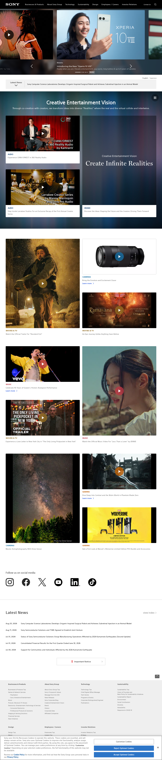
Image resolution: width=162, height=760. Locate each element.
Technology (69, 3)
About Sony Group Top (52, 690)
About (10, 735)
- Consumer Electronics (16, 708)
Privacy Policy (12, 757)
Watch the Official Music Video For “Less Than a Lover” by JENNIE (109, 441)
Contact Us (147, 5)
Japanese (153, 78)
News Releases (49, 698)
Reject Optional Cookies (124, 748)
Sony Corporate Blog (51, 700)
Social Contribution (123, 702)
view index (148, 612)
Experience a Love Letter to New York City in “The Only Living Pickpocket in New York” (41, 441)
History (47, 708)
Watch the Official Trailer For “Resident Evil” (24, 334)
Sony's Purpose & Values (53, 692)
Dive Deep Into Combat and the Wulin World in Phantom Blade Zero (110, 495)
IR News (83, 735)
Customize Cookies (124, 742)
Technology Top (86, 690)
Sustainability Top (123, 690)
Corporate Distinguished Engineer (92, 700)
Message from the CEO (52, 695)
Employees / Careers (109, 3)
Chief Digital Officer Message (90, 692)
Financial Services (14, 716)
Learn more (87, 283)
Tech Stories (85, 695)
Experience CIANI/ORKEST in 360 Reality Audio (27, 157)
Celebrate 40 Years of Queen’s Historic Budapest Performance (31, 388)
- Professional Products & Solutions (21, 711)
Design (94, 3)
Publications (85, 703)
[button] (92, 72)
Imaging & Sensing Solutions (17, 713)
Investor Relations (128, 3)
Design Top (12, 732)
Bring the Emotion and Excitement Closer (99, 280)
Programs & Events (87, 698)
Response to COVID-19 (124, 710)
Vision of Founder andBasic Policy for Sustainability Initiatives (130, 693)
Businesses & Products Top (17, 690)
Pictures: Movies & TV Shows (17, 703)
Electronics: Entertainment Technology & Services (24, 706)
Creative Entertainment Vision (54, 703)
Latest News (16, 82)
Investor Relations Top (88, 732)
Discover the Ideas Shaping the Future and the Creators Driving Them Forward (116, 211)
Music (10, 700)
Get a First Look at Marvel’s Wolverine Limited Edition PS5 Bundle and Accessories (116, 549)
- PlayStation (13, 695)
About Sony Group (53, 3)
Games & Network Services (17, 692)
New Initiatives (13, 719)
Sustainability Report (124, 697)
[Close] (158, 747)
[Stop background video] (155, 98)
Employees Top (50, 732)
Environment (121, 700)
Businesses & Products (33, 3)
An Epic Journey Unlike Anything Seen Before (100, 334)
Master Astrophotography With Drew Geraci (24, 549)
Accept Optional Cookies (124, 755)
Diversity (120, 705)
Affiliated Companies (51, 713)
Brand (47, 706)
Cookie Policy (19, 755)
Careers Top (48, 735)
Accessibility (121, 708)
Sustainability (82, 3)
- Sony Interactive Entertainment (20, 698)
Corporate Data (50, 711)
